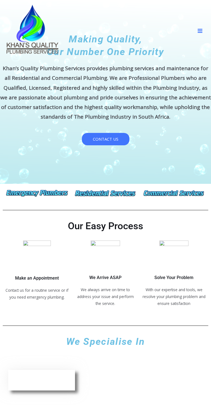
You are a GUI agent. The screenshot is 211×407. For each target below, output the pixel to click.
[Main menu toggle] (200, 30)
